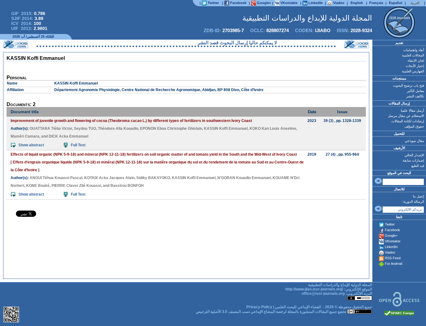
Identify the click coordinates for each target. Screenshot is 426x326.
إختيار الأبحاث (415, 66)
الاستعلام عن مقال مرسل (406, 116)
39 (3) (328, 121)
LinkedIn (391, 247)
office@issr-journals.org (323, 293)
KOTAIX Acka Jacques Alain (109, 178)
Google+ (391, 235)
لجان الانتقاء (416, 60)
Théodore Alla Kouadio (118, 128)
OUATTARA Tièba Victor (51, 128)
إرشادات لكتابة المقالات (407, 121)
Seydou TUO (85, 128)
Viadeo (390, 252)
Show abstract (31, 145)
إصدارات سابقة (413, 160)
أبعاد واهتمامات (413, 50)
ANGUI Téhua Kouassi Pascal (56, 178)
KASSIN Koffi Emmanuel (226, 128)
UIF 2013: (29, 28)
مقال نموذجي (414, 141)
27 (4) (331, 154)
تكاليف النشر (415, 96)
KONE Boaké (38, 185)
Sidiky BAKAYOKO (153, 178)
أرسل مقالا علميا (412, 110)
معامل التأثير (415, 91)
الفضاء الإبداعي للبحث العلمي (298, 307)
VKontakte (392, 241)
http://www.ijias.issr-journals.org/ (314, 289)
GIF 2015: (28, 13)
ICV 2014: (26, 23)
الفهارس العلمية (413, 71)
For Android (393, 263)
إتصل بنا (418, 196)
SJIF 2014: (27, 18)
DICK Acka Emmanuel (68, 136)
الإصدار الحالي (414, 155)
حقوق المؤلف (414, 126)
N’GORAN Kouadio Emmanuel (244, 178)
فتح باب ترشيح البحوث (408, 85)
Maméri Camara (25, 136)
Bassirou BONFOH (127, 185)
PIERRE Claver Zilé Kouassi (76, 185)
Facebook (392, 230)
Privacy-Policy (259, 307)
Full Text (78, 145)
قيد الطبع (417, 166)
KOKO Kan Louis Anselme (272, 128)
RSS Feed (392, 258)
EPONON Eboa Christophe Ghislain (171, 128)
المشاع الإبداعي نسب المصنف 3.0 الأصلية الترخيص (235, 311)
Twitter (390, 224)
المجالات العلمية (413, 55)
